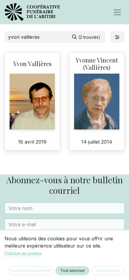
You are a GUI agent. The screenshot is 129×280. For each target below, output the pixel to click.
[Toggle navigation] (117, 12)
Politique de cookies (23, 253)
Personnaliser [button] (108, 270)
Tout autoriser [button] (72, 270)
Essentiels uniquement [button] (31, 270)
